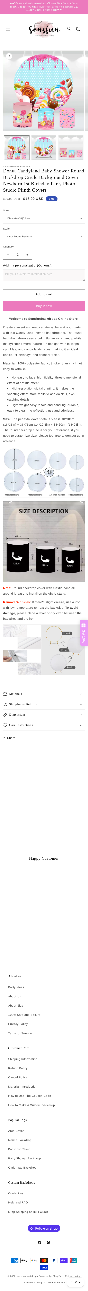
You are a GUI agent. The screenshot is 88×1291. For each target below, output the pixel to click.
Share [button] (11, 737)
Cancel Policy (17, 1077)
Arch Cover (16, 1130)
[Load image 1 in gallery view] (16, 147)
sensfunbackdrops (27, 1276)
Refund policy (72, 1276)
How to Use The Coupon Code (29, 1095)
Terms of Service (20, 1033)
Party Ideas (16, 987)
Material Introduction (22, 1086)
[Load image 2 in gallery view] (43, 147)
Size (6, 210)
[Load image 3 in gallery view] (70, 147)
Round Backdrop (20, 1140)
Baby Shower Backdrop (24, 1158)
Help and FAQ (18, 1202)
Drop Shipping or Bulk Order (28, 1211)
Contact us (15, 1193)
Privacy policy (34, 1282)
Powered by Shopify (50, 1276)
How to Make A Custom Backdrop (31, 1105)
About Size (15, 1005)
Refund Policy (18, 1068)
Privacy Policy (18, 1024)
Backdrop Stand (19, 1149)
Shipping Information (22, 1059)
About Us (14, 996)
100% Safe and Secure (24, 1014)
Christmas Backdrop (22, 1167)
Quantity (8, 246)
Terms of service (55, 1282)
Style (6, 228)
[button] (8, 28)
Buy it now (44, 306)
